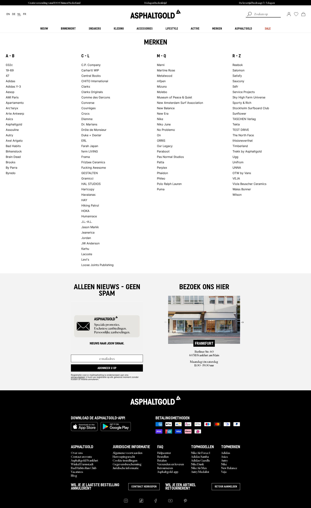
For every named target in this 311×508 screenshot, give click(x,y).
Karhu (85, 248)
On (159, 135)
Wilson (237, 194)
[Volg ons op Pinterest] (185, 501)
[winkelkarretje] (303, 14)
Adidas (10, 81)
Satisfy (237, 75)
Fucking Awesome (93, 167)
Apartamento (15, 103)
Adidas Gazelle (200, 460)
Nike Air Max (199, 468)
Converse (87, 103)
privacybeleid (78, 377)
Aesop (10, 92)
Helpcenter (164, 453)
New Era (162, 113)
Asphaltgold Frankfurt (84, 460)
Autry (9, 135)
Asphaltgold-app (167, 472)
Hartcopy (87, 189)
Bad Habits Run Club (83, 468)
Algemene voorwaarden (127, 453)
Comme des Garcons (95, 97)
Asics (9, 119)
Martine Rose (166, 70)
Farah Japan (89, 146)
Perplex (162, 167)
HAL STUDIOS (91, 184)
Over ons (77, 453)
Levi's (85, 259)
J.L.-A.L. (86, 221)
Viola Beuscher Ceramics (249, 184)
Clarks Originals (92, 92)
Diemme (87, 119)
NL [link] (19, 14)
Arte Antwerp (15, 113)
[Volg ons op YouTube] (170, 501)
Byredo (10, 173)
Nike (160, 119)
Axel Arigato (14, 140)
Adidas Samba (200, 456)
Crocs (85, 113)
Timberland (240, 146)
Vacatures (77, 472)
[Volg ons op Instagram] (126, 501)
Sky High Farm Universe (249, 97)
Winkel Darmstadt (82, 464)
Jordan (86, 238)
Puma (160, 189)
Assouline (12, 130)
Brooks (10, 162)
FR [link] (24, 14)
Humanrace (89, 216)
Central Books (91, 75)
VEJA (236, 178)
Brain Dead (13, 157)
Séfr (235, 86)
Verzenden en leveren (170, 464)
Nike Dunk (197, 464)
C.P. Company (91, 65)
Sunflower (239, 113)
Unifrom (238, 162)
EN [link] (8, 14)
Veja (223, 472)
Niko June (164, 124)
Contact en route (81, 456)
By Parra (11, 167)
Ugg (235, 157)
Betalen (162, 460)
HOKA (85, 211)
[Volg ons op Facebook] (156, 501)
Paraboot (163, 151)
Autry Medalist (200, 472)
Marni (160, 65)
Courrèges (88, 108)
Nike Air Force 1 (200, 453)
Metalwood (164, 75)
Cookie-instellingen (125, 460)
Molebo (162, 92)
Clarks (85, 86)
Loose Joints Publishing (97, 265)
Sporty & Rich (242, 103)
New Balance (166, 108)
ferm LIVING (89, 151)
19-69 (10, 70)
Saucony (238, 81)
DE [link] (13, 14)
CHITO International (94, 81)
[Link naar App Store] (84, 426)
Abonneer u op (107, 368)
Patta (160, 162)
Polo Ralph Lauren (169, 184)
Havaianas (88, 194)
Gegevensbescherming (127, 464)
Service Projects (244, 92)
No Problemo (166, 130)
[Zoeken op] (249, 14)
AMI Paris (12, 97)
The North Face (243, 135)
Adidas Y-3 (13, 86)
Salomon (238, 70)
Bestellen (163, 456)
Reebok (238, 65)
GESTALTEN (89, 173)
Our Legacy (165, 146)
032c (9, 65)
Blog (74, 475)
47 (7, 75)
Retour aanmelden (226, 486)
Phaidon (162, 173)
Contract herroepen (144, 486)
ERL (84, 140)
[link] (155, 14)
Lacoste (86, 254)
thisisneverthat (243, 140)
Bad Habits (13, 146)
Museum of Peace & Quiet (174, 97)
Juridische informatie (126, 468)
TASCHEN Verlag (244, 119)
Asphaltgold (14, 124)
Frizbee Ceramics (93, 162)
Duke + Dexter (91, 135)
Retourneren (165, 468)
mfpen (161, 81)
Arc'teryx (12, 108)
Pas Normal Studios (170, 157)
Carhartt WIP (90, 70)
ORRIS (161, 140)
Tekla (236, 124)
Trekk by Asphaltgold (247, 151)
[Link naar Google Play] (116, 426)
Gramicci (87, 178)
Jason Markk (90, 227)
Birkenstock (14, 151)
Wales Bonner (242, 189)
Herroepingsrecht (124, 456)
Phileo (161, 178)
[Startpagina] (155, 400)
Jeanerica (87, 232)
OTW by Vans (242, 173)
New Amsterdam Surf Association (180, 103)
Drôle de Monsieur (93, 130)
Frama (85, 157)
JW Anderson (90, 243)
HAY (84, 200)
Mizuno (162, 86)
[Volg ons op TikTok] (141, 501)
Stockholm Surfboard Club (251, 108)
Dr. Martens (89, 124)
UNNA (237, 167)
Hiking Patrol (90, 205)
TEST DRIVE (241, 130)
